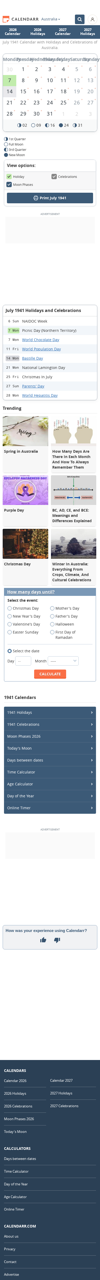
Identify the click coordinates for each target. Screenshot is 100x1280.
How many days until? (31, 592)
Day (11, 660)
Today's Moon (19, 748)
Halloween (64, 624)
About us (11, 1236)
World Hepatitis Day (40, 395)
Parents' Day (33, 386)
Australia (49, 19)
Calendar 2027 (61, 1080)
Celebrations (67, 176)
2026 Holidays (37, 31)
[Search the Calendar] (80, 19)
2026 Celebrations (18, 1106)
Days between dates (25, 760)
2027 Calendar (63, 31)
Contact (10, 1261)
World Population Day (41, 348)
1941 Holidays (19, 712)
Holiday (18, 176)
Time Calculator (21, 772)
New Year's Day (26, 616)
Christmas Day (26, 608)
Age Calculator (20, 783)
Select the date (26, 650)
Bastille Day (32, 358)
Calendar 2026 (15, 1080)
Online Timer (19, 807)
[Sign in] (92, 19)
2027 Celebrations (64, 1105)
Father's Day (66, 616)
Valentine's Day (26, 624)
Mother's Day (67, 608)
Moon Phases (23, 184)
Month (41, 660)
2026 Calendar (13, 31)
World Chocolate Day (40, 339)
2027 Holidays (87, 31)
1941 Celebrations (23, 724)
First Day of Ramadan (65, 635)
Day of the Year (20, 795)
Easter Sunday (25, 632)
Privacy (9, 1249)
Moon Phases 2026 (24, 736)
